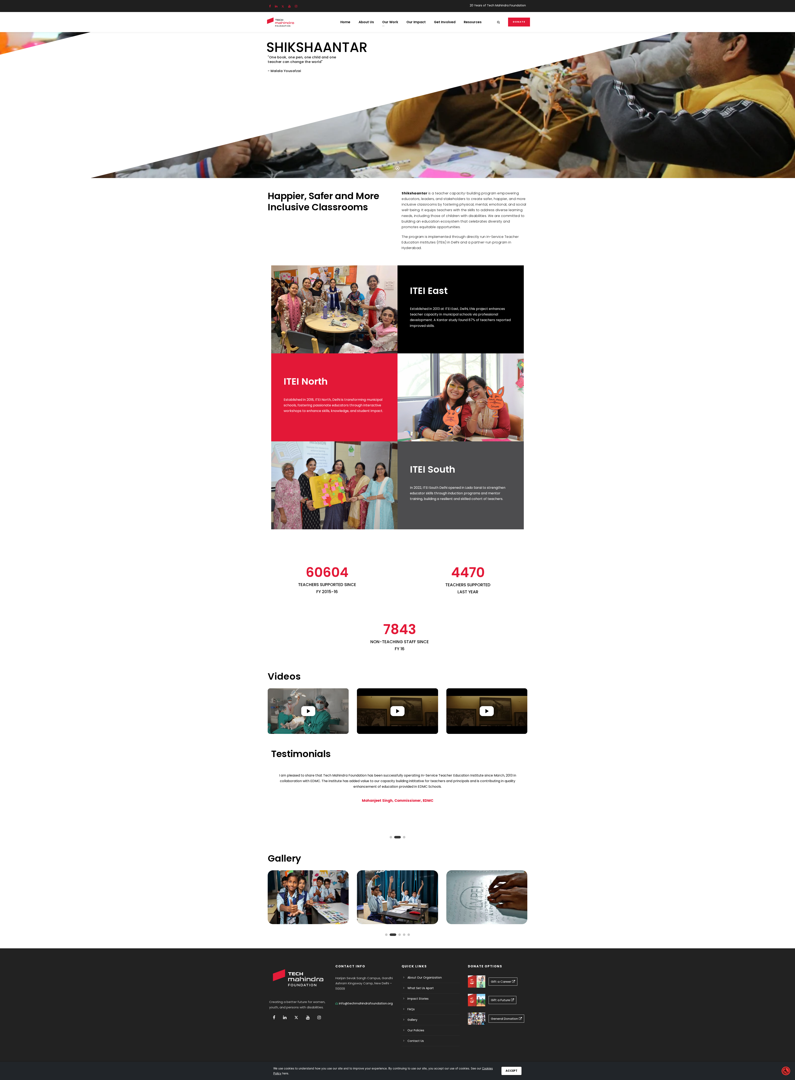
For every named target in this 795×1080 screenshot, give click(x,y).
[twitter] (283, 6)
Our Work (390, 22)
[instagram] (296, 6)
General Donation (505, 1018)
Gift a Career (501, 981)
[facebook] (270, 6)
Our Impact (416, 22)
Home (345, 22)
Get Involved (444, 22)
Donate (519, 21)
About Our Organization (424, 977)
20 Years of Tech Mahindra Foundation (498, 5)
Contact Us (415, 1041)
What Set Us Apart (420, 988)
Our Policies (415, 1030)
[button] (308, 711)
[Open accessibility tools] (786, 1071)
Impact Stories (418, 999)
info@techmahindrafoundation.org (366, 1003)
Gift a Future (501, 1000)
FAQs (411, 1009)
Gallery (412, 1020)
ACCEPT (511, 1071)
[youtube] (289, 6)
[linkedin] (276, 6)
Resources (473, 22)
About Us (366, 22)
